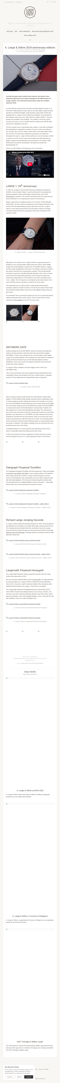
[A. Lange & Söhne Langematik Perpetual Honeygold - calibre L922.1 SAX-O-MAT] (14, 638)
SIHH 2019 (35, 50)
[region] (19, 1072)
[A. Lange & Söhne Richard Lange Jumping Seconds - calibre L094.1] (30, 554)
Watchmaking (41, 50)
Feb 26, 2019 (28, 50)
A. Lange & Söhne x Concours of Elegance (30, 916)
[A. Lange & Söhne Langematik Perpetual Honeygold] (30, 604)
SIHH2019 (41, 51)
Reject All (19, 1076)
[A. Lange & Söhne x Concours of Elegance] (30, 804)
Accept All (28, 1076)
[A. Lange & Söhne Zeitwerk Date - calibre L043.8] (46, 449)
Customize (9, 1076)
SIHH (31, 51)
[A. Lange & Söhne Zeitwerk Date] (30, 383)
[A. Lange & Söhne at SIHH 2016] (30, 678)
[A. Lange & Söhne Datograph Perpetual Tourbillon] (30, 490)
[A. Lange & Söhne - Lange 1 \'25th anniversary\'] (30, 234)
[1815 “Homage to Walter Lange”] (30, 929)
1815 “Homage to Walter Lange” (30, 1042)
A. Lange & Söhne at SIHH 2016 (30, 790)
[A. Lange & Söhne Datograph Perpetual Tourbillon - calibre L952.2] (30, 504)
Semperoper (10, 196)
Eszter (21, 50)
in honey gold (36, 579)
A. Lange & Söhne (25, 51)
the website (18, 300)
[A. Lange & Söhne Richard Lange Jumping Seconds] (30, 540)
